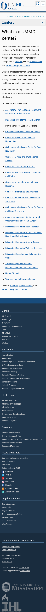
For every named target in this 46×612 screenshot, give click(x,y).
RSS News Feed (11, 489)
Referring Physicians (10, 421)
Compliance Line (8, 504)
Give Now (6, 323)
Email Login (6, 320)
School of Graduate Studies (13, 375)
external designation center (18, 65)
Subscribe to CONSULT (11, 468)
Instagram (9, 482)
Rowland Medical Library (12, 369)
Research (10, 16)
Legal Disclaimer (8, 511)
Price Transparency (9, 417)
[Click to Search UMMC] (38, 3)
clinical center (36, 61)
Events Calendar (8, 462)
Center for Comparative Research (20, 166)
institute (18, 61)
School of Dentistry (9, 372)
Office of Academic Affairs (12, 365)
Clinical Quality (8, 407)
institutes (14, 285)
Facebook (8, 472)
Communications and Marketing (15, 458)
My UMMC (6, 333)
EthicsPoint (6, 507)
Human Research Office (11, 436)
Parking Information (10, 336)
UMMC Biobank (12, 273)
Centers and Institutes (26, 16)
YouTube (8, 478)
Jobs (4, 330)
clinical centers (25, 285)
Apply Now (6, 358)
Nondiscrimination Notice (12, 514)
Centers (12, 8)
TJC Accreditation (9, 521)
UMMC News (7, 465)
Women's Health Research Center (20, 279)
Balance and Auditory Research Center (22, 120)
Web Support (7, 524)
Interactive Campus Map (12, 326)
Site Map (5, 340)
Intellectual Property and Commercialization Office (22, 439)
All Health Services (9, 401)
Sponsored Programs (10, 446)
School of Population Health (13, 389)
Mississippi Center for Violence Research (23, 248)
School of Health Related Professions (16, 379)
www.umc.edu (7, 562)
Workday (5, 343)
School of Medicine (9, 382)
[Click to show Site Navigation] (43, 3)
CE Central (6, 316)
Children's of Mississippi (11, 404)
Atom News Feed (11, 492)
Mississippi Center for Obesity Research (23, 242)
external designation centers (14, 289)
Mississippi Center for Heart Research (22, 227)
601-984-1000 (24, 568)
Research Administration (12, 443)
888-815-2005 (25, 571)
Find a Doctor (7, 411)
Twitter (7, 475)
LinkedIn (8, 485)
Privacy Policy (7, 517)
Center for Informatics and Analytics (21, 192)
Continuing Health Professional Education (18, 362)
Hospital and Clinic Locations (13, 414)
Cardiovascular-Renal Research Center (22, 131)
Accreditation (7, 355)
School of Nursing (9, 385)
